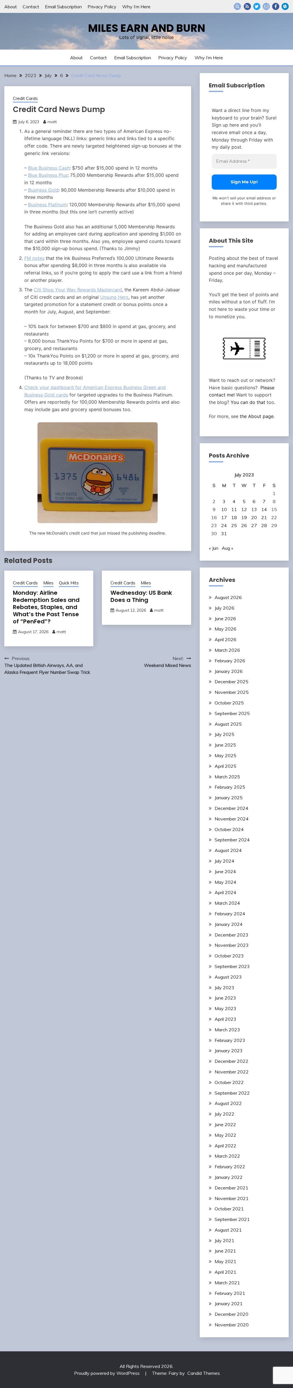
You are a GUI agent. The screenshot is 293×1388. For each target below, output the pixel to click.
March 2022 (227, 1156)
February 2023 (230, 1040)
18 (234, 517)
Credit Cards (25, 98)
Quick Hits (69, 583)
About (10, 6)
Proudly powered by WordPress (107, 1373)
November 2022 (232, 1072)
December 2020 (231, 1314)
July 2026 (224, 608)
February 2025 (230, 787)
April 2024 (225, 892)
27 (254, 525)
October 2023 (229, 956)
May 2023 (225, 1008)
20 (254, 517)
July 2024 (224, 861)
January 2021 (229, 1303)
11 (234, 509)
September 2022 (232, 1093)
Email (266, 6)
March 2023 (227, 1029)
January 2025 (229, 797)
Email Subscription (63, 6)
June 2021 (225, 1251)
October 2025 (229, 703)
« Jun (213, 548)
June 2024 (225, 871)
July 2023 (224, 987)
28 (264, 525)
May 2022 (225, 1135)
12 (244, 509)
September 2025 (232, 713)
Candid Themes (203, 1373)
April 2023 (225, 1019)
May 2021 (225, 1261)
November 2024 (232, 819)
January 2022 (229, 1177)
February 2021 (230, 1293)
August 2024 (228, 850)
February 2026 (230, 660)
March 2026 (227, 650)
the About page (257, 416)
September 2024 (232, 840)
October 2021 (229, 1209)
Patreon (285, 6)
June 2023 (225, 998)
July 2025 (224, 734)
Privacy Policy (102, 6)
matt (52, 121)
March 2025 (227, 777)
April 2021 (225, 1272)
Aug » (227, 548)
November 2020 (232, 1325)
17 (224, 517)
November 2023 (232, 945)
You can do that (248, 402)
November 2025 (232, 692)
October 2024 (229, 829)
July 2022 (224, 1114)
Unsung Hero (114, 297)
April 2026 (225, 639)
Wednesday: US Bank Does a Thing (141, 596)
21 (264, 517)
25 (234, 525)
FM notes (34, 258)
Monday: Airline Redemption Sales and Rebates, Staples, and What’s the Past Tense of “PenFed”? (46, 607)
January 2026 (229, 671)
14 (264, 509)
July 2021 (224, 1240)
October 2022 (229, 1082)
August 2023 (228, 977)
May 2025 (225, 755)
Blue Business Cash (49, 168)
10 (224, 509)
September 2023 (232, 966)
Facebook (275, 6)
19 (244, 517)
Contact (31, 6)
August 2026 (228, 597)
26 (244, 525)
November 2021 (232, 1198)
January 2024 (229, 924)
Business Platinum (47, 204)
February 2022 (230, 1166)
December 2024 (231, 808)
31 (224, 533)
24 (224, 525)
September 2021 (232, 1219)
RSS (247, 6)
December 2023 (231, 935)
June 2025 (225, 745)
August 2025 (228, 724)
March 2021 (227, 1282)
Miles (48, 583)
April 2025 (225, 766)
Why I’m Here (136, 6)
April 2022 (225, 1146)
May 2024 (225, 882)
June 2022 (225, 1124)
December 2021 (231, 1188)
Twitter (256, 6)
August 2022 (228, 1103)
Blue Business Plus (48, 175)
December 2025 (231, 681)
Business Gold (43, 190)
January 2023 (229, 1050)
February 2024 (230, 913)
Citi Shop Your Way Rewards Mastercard (78, 289)
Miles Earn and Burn (146, 28)
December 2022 (231, 1061)
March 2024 (227, 903)
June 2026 (225, 618)
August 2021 (228, 1230)
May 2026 (225, 629)
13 (254, 509)
